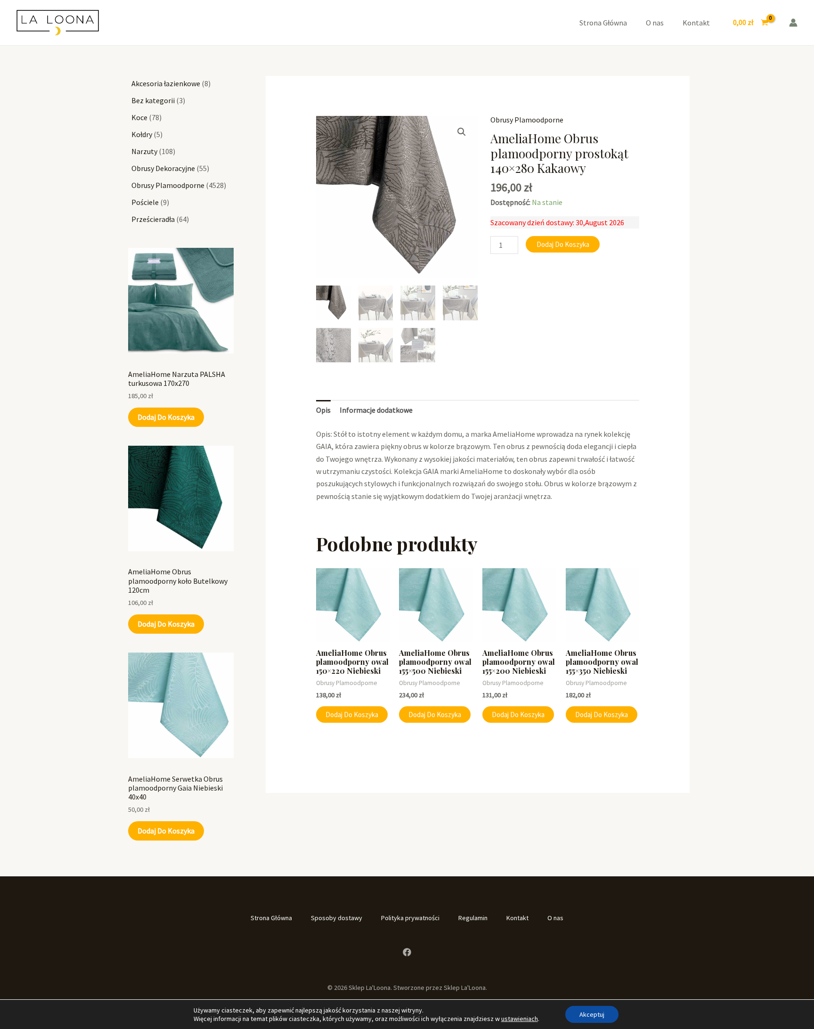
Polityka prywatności (410, 918)
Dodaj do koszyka (166, 417)
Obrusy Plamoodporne (526, 119)
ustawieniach (519, 1018)
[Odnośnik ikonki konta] (793, 22)
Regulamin (473, 918)
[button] (461, 131)
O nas (655, 22)
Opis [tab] (323, 410)
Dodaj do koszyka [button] (352, 714)
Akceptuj (591, 1014)
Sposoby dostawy (336, 918)
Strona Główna (603, 22)
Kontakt (696, 22)
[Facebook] (407, 952)
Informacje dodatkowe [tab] (376, 410)
